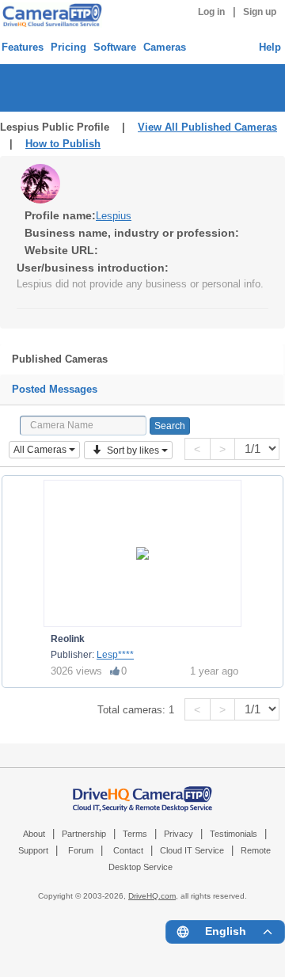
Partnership (84, 833)
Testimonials (233, 833)
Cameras (164, 47)
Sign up (259, 12)
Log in (211, 12)
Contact (128, 850)
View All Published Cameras (207, 127)
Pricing (68, 47)
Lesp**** (115, 654)
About (34, 833)
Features (23, 47)
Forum (80, 850)
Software (114, 47)
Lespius (113, 216)
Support (33, 850)
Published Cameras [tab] (60, 359)
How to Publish (63, 144)
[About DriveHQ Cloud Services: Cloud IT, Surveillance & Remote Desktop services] (142, 791)
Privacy (178, 833)
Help (270, 47)
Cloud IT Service (192, 850)
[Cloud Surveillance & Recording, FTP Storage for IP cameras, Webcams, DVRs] (50, 15)
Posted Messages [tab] (54, 389)
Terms (135, 833)
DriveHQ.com (152, 895)
